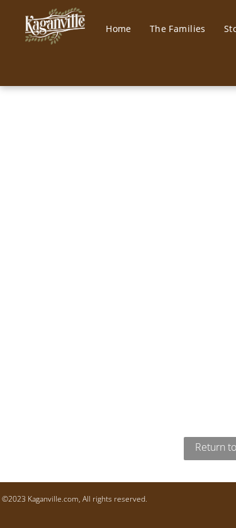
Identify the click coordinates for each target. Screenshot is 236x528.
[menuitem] (123, 28)
